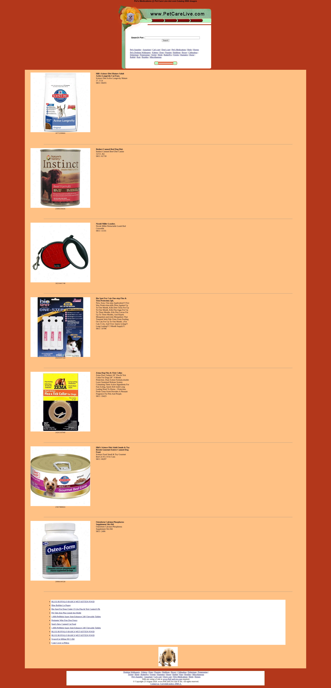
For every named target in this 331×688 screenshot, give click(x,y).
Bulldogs (176, 52)
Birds (189, 50)
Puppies (168, 52)
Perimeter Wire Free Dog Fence (64, 620)
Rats (138, 57)
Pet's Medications (179, 50)
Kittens (155, 52)
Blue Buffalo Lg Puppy (61, 605)
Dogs (161, 52)
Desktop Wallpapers (131, 672)
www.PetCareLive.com (172, 679)
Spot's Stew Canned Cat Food (63, 624)
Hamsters (184, 55)
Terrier (154, 55)
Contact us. (155, 684)
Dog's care (166, 50)
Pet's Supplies (135, 50)
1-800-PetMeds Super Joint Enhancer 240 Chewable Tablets (76, 617)
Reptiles (145, 57)
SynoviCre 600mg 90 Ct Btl (62, 639)
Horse (191, 55)
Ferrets (176, 55)
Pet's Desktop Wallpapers (140, 52)
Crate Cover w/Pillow (60, 643)
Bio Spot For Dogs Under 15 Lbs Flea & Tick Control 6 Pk (75, 609)
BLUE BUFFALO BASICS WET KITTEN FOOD (73, 602)
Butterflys (168, 55)
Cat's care (156, 50)
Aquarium (147, 50)
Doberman (134, 55)
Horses (196, 50)
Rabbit (132, 57)
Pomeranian (145, 55)
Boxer (184, 52)
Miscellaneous (155, 57)
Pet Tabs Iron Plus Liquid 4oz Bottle (66, 613)
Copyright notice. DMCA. (171, 684)
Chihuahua (192, 52)
